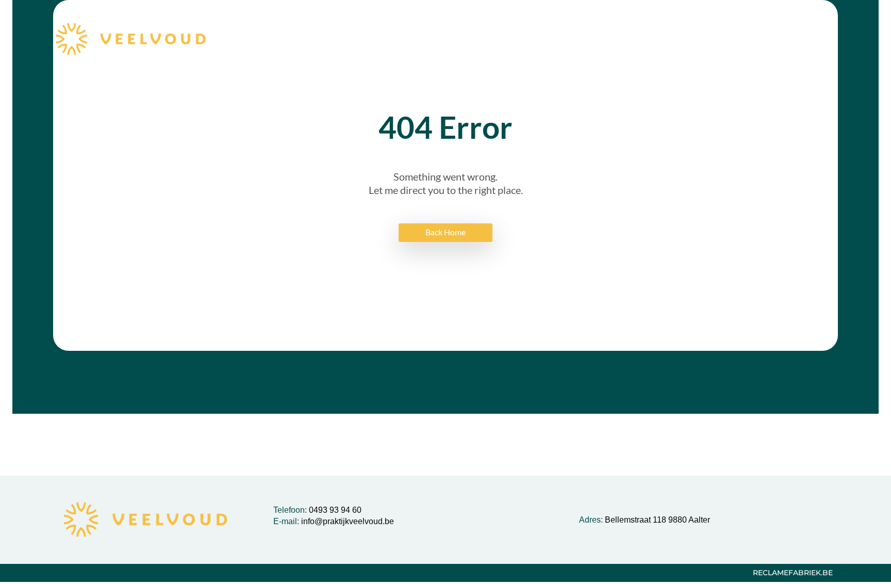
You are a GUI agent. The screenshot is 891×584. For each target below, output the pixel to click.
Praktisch (687, 39)
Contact (747, 39)
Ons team (612, 39)
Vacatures (807, 39)
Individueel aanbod (517, 39)
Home (299, 39)
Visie (345, 39)
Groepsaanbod (409, 39)
